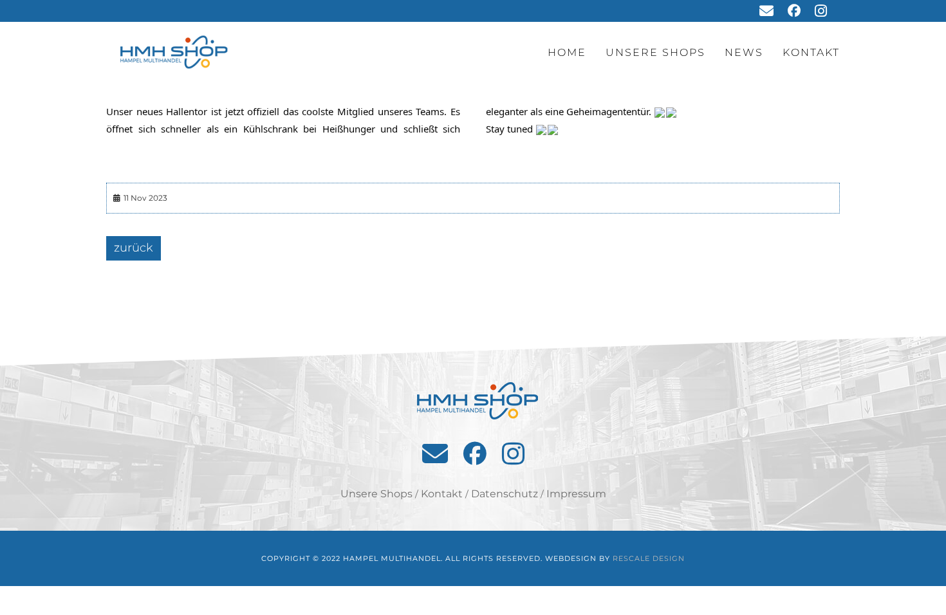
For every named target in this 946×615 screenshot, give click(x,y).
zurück (133, 248)
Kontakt (811, 52)
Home (567, 52)
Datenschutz (504, 494)
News (744, 52)
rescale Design (649, 558)
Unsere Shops (655, 52)
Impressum (576, 494)
